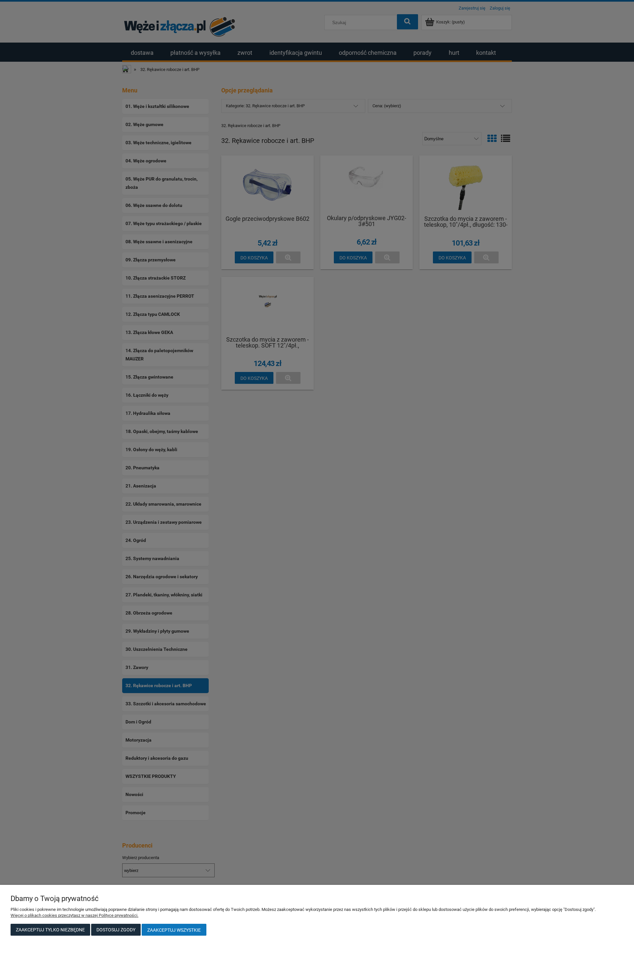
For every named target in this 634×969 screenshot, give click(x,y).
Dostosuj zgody (115, 929)
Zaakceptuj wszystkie (174, 930)
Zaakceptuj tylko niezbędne (50, 929)
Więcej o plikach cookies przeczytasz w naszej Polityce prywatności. (74, 915)
